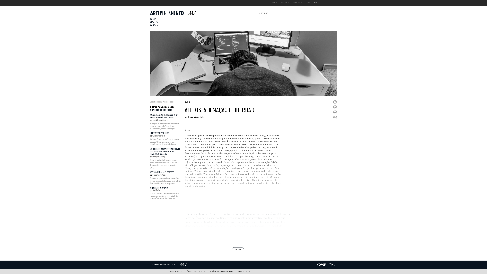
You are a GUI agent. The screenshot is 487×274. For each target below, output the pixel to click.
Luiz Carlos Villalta (159, 136)
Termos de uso (244, 271)
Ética (152, 102)
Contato (154, 25)
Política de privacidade (221, 271)
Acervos (285, 2)
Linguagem (158, 102)
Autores (154, 22)
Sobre (153, 19)
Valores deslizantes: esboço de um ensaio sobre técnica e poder (164, 116)
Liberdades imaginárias (159, 133)
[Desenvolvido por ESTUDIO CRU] (332, 264)
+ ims (316, 2)
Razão (171, 102)
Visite (274, 2)
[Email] (335, 112)
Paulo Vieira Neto (159, 175)
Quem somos (175, 271)
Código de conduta (195, 271)
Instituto (297, 2)
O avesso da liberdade (161, 109)
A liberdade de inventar (159, 188)
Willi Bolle (156, 190)
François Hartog (159, 156)
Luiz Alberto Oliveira (160, 120)
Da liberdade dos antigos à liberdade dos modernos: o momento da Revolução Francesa (165, 151)
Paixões (166, 102)
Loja (308, 2)
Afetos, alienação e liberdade (162, 172)
